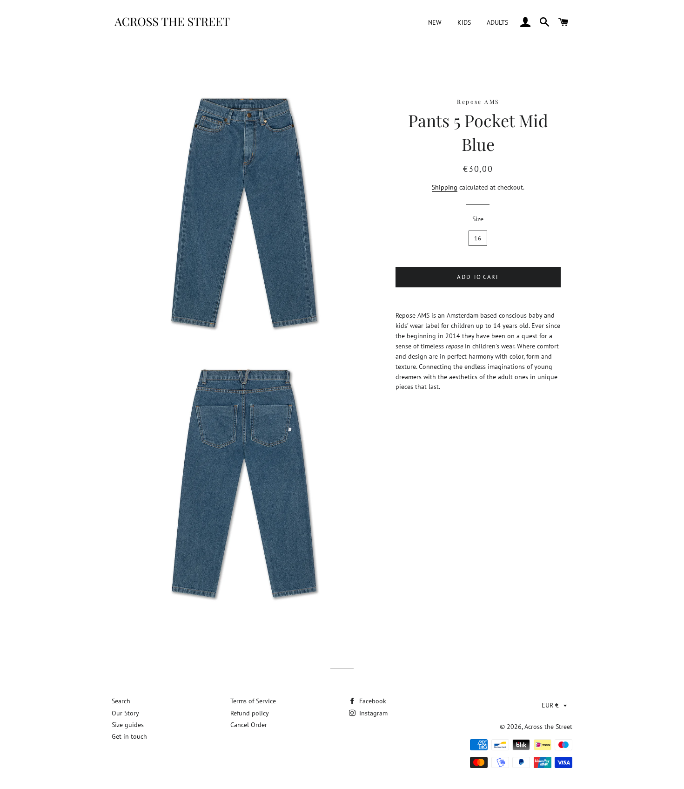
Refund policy (249, 713)
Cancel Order (248, 725)
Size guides (128, 725)
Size (477, 219)
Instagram (372, 713)
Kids (464, 22)
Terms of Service (253, 701)
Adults (497, 22)
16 (478, 238)
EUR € (550, 705)
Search (121, 701)
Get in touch (129, 736)
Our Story (125, 713)
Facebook (371, 701)
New (435, 22)
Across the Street (548, 726)
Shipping (444, 187)
